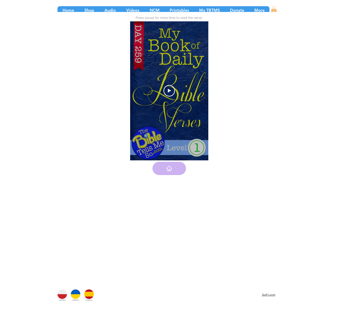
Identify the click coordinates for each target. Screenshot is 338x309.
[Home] (169, 168)
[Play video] (169, 90)
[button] (274, 10)
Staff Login (268, 294)
